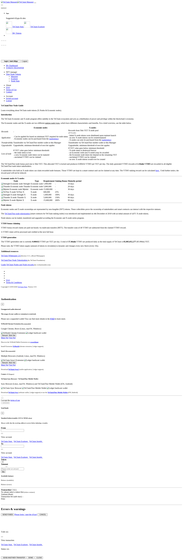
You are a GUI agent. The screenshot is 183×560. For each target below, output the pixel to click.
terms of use (15, 400)
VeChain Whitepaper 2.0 (11, 256)
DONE (30, 558)
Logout (24, 61)
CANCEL (43, 515)
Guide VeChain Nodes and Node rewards (17, 265)
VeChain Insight (36, 441)
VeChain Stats (22, 287)
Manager (14, 76)
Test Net (12, 338)
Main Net (4, 338)
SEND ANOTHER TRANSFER (13, 558)
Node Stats (15, 81)
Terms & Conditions (14, 282)
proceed (5, 403)
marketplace (54, 139)
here (157, 170)
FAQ (8, 280)
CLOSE (38, 558)
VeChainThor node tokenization (17, 214)
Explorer (14, 79)
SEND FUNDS (7, 515)
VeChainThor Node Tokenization (14, 260)
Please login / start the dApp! (25, 514)
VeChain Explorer (21, 441)
